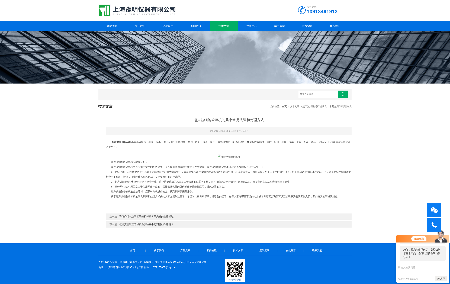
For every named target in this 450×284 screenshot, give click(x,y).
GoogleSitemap (188, 262)
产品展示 (168, 25)
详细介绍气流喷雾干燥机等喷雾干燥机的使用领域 (146, 216)
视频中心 (251, 25)
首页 (132, 250)
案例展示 (279, 25)
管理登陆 (201, 262)
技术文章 (223, 25)
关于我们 (140, 25)
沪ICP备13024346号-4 (166, 262)
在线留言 (307, 25)
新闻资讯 (196, 25)
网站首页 (112, 25)
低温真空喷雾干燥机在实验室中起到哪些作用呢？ (146, 224)
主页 (284, 106)
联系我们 (335, 25)
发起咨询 (441, 278)
